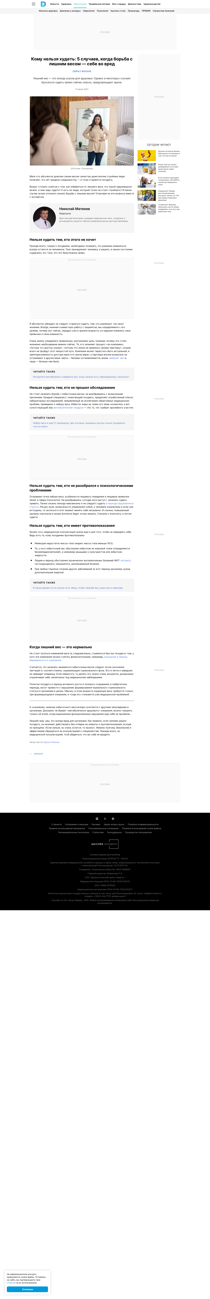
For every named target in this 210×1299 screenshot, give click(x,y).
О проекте (56, 824)
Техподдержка (114, 832)
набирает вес (117, 358)
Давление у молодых (70, 11)
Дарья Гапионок (52, 742)
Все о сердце (119, 4)
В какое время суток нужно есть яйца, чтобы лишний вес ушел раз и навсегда (78, 587)
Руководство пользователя (138, 832)
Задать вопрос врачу (114, 824)
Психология (102, 11)
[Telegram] (113, 818)
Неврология (89, 11)
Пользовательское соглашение (103, 828)
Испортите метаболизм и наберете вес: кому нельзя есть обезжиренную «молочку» (81, 376)
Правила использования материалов (67, 828)
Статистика (98, 832)
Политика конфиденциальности (143, 824)
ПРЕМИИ (146, 11)
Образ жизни (80, 4)
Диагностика (134, 4)
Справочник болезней (163, 11)
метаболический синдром (68, 407)
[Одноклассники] (105, 818)
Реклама (96, 824)
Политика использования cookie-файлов (141, 828)
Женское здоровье (48, 11)
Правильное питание (99, 4)
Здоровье (66, 4)
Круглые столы (118, 11)
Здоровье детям (151, 4)
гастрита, (125, 560)
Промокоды (134, 11)
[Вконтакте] (97, 818)
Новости (54, 4)
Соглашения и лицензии (76, 824)
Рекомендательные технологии (73, 832)
